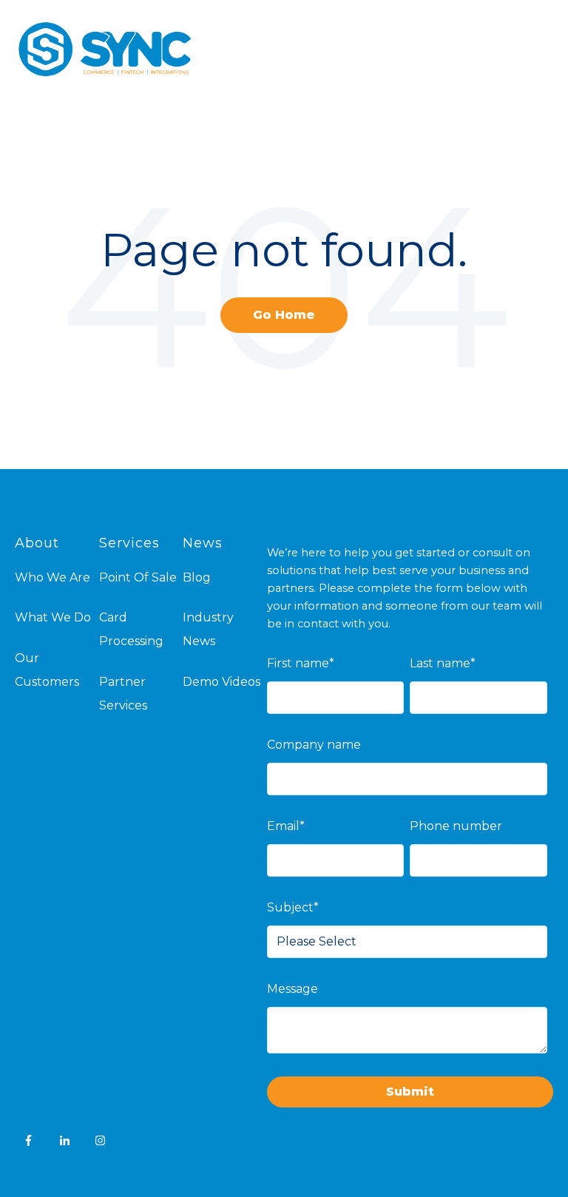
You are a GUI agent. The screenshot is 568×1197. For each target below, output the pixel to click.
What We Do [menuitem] (53, 617)
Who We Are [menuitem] (52, 577)
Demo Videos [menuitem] (221, 682)
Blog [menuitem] (197, 577)
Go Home (284, 315)
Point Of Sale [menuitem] (138, 577)
